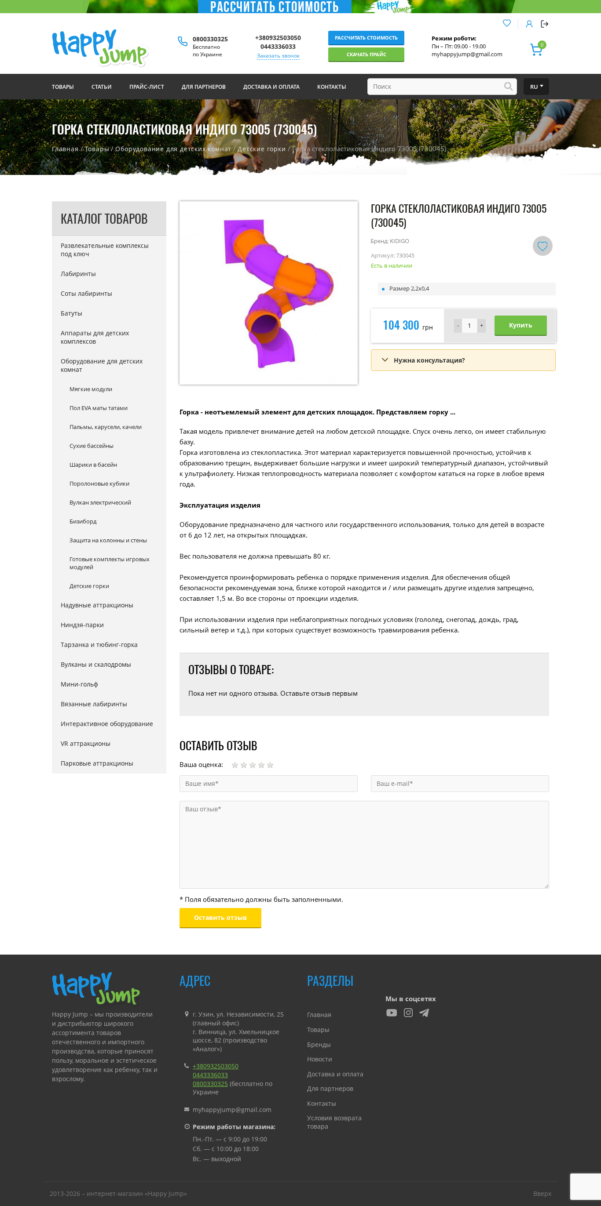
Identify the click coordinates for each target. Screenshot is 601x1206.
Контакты (321, 1103)
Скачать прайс (366, 54)
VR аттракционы (85, 743)
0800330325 (210, 39)
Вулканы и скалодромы (96, 664)
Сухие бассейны (92, 446)
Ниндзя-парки (82, 625)
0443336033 (278, 46)
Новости (319, 1059)
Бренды (319, 1044)
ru (534, 87)
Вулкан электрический (100, 502)
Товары (97, 149)
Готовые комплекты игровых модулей (110, 563)
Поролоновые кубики (99, 483)
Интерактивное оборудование (107, 723)
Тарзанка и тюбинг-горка (99, 644)
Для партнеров (330, 1088)
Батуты (71, 313)
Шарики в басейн (93, 465)
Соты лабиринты (86, 293)
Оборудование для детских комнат (173, 149)
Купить (520, 325)
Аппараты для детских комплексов (95, 337)
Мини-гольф (79, 684)
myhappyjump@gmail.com (467, 54)
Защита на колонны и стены (108, 540)
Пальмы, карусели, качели (106, 427)
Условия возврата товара (334, 1122)
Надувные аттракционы (97, 605)
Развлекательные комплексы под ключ (105, 249)
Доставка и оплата (335, 1074)
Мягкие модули (91, 389)
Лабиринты (78, 273)
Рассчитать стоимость (366, 37)
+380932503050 (278, 37)
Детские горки (262, 149)
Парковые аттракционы (97, 763)
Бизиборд (83, 521)
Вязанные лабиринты (94, 704)
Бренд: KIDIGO (389, 241)
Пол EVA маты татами (99, 408)
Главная (65, 149)
